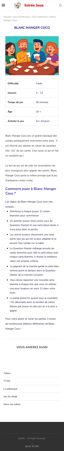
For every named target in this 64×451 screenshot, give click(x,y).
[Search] (60, 5)
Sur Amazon (43, 121)
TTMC (7, 381)
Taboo (7, 373)
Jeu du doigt (10, 396)
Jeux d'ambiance (21, 16)
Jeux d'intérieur (40, 16)
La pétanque (10, 389)
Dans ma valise (12, 404)
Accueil (7, 16)
